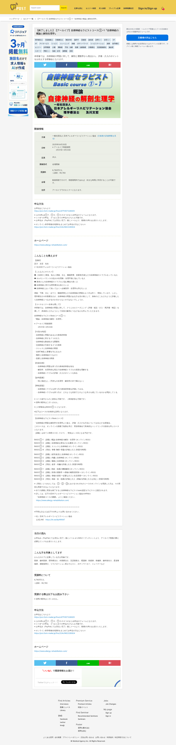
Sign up (109, 713)
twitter (62, 722)
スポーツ (38, 51)
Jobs (106, 700)
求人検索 (102, 8)
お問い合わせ (100, 737)
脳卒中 (76, 40)
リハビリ (54, 44)
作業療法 (91, 47)
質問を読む (82, 731)
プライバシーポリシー (71, 737)
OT (114, 40)
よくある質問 (48, 737)
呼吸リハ (47, 51)
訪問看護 (47, 47)
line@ (62, 725)
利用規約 (110, 737)
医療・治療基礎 (80, 47)
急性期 (90, 40)
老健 (73, 44)
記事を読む (78, 8)
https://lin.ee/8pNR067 (55, 519)
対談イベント (83, 707)
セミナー (38, 47)
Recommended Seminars (88, 716)
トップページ (14, 19)
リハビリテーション (97, 44)
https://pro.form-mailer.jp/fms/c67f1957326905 (54, 211)
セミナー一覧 (28, 19)
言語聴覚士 (49, 40)
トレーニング (64, 44)
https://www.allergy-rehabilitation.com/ (50, 245)
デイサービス (44, 44)
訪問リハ (98, 40)
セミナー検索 (91, 8)
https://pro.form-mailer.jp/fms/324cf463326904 (54, 227)
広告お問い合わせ (87, 737)
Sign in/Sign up (147, 8)
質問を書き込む (84, 728)
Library (62, 710)
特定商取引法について (123, 737)
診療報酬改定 (129, 8)
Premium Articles (84, 704)
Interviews (64, 704)
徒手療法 (115, 44)
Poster (79, 724)
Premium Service (84, 700)
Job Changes (111, 704)
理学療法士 (39, 40)
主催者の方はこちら (147, 37)
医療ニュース (65, 707)
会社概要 (58, 737)
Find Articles (64, 700)
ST (36, 44)
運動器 (60, 47)
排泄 (71, 51)
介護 (53, 47)
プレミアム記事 (114, 8)
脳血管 (111, 47)
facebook (64, 719)
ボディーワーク (82, 44)
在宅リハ (107, 40)
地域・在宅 (56, 51)
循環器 (64, 51)
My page (108, 709)
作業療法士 (59, 40)
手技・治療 (69, 47)
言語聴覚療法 (101, 47)
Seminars (81, 719)
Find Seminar (82, 712)
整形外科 (69, 40)
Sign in (108, 716)
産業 (108, 44)
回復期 (83, 40)
